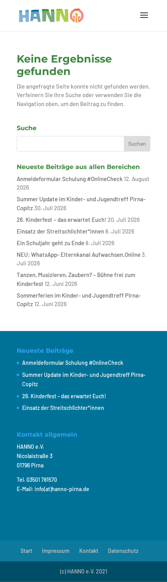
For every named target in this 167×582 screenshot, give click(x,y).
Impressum (56, 550)
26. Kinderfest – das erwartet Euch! (61, 219)
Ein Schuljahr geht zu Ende (50, 242)
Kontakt (88, 550)
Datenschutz (123, 550)
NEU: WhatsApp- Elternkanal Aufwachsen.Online (79, 254)
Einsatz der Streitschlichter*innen (60, 231)
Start (26, 550)
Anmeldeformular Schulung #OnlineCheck (70, 178)
